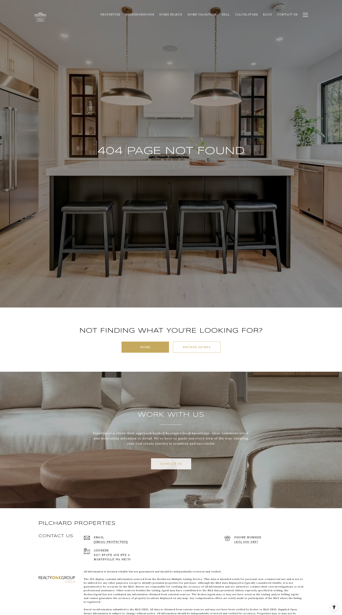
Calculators (246, 14)
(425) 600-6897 (246, 542)
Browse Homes (197, 347)
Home (145, 347)
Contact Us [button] (171, 464)
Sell (226, 14)
